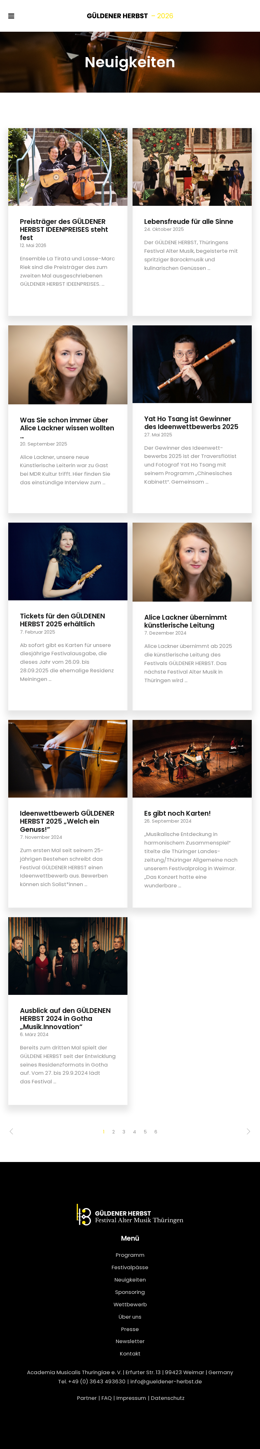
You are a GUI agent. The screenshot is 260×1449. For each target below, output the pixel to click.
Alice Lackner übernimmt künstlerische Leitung (185, 621)
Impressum (131, 1398)
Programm (130, 1255)
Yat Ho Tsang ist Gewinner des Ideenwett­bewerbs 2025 (191, 422)
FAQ (106, 1398)
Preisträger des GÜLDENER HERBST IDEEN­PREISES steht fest (64, 229)
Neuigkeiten (130, 1279)
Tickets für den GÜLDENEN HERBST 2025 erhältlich (62, 620)
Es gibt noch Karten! (177, 813)
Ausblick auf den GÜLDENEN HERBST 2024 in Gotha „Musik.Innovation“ (65, 1018)
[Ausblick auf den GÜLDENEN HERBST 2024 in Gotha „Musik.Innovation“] (67, 955)
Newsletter (130, 1341)
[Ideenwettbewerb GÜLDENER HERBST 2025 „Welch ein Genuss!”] (67, 758)
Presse (130, 1329)
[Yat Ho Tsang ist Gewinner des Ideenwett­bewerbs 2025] (192, 364)
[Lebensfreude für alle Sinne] (192, 166)
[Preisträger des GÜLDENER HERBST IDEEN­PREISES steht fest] (67, 166)
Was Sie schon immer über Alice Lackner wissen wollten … (67, 428)
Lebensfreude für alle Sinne (188, 221)
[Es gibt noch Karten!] (192, 758)
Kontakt (130, 1353)
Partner (87, 1398)
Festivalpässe (130, 1267)
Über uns (130, 1317)
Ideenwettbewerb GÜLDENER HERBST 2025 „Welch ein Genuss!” (67, 821)
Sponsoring (130, 1292)
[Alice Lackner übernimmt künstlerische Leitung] (192, 561)
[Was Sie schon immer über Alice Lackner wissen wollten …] (67, 364)
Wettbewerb (130, 1304)
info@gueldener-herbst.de (166, 1381)
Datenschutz (168, 1398)
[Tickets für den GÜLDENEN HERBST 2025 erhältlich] (67, 561)
